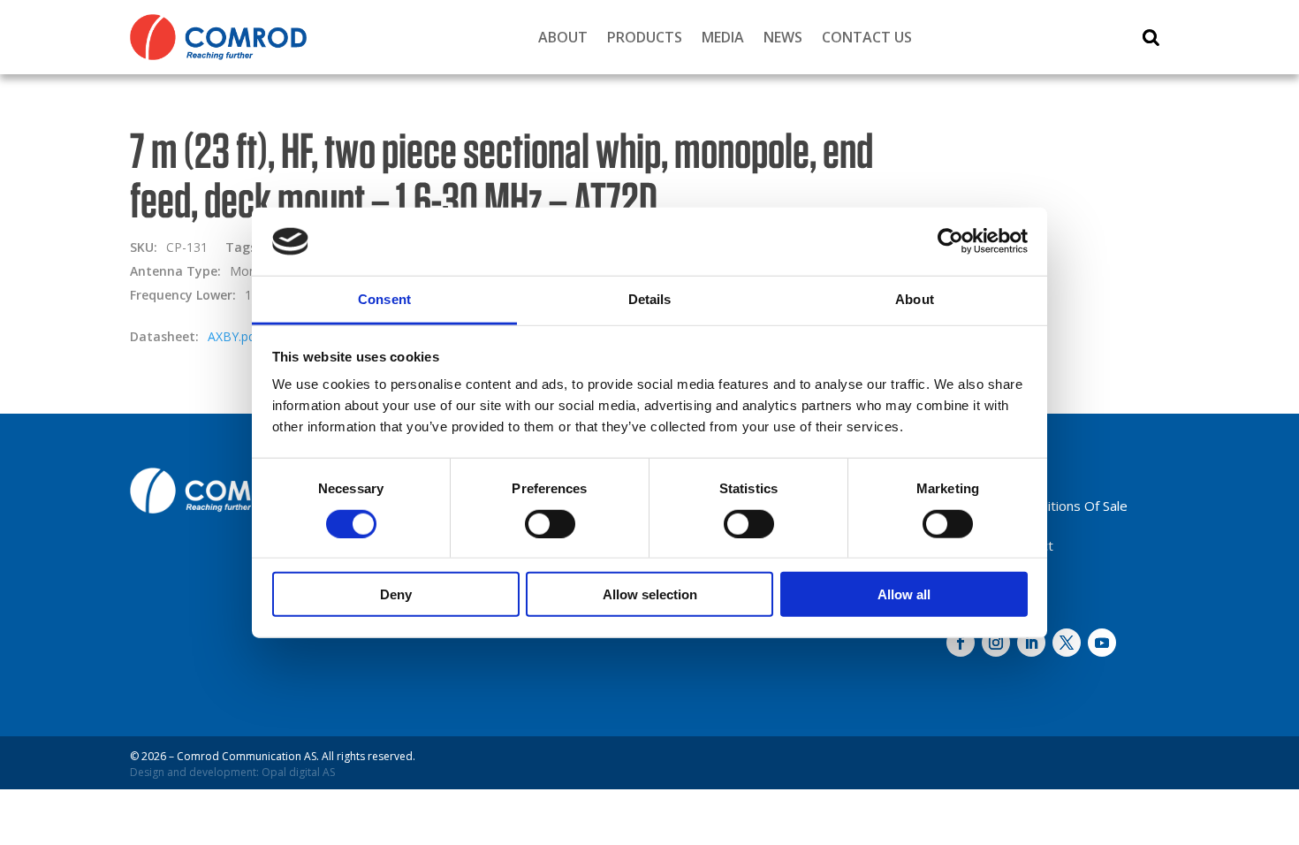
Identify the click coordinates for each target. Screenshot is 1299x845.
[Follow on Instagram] (996, 642)
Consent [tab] (384, 299)
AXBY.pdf (234, 336)
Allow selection (650, 594)
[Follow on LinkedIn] (1031, 642)
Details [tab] (650, 299)
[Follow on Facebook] (960, 642)
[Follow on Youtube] (1102, 642)
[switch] (550, 523)
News (782, 37)
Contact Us (867, 37)
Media (723, 37)
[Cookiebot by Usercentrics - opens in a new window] (950, 241)
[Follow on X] (1066, 642)
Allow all (904, 594)
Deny (396, 594)
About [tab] (914, 299)
